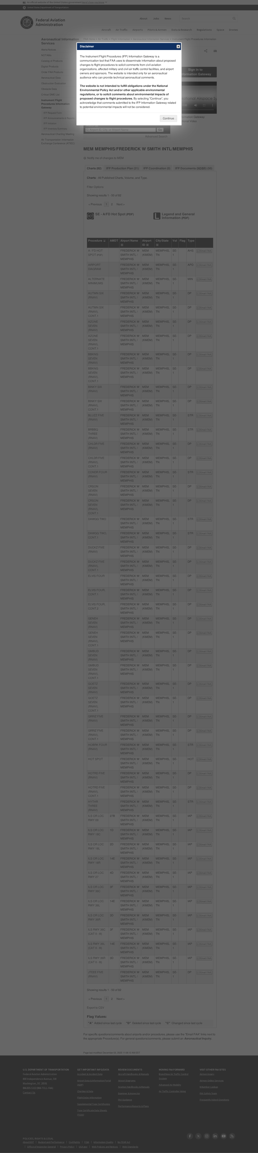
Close (178, 46)
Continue (168, 118)
